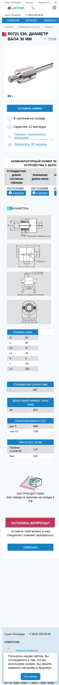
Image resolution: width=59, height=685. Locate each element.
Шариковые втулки (29, 26)
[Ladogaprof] (16, 7)
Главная (13, 20)
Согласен (30, 676)
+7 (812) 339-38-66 (34, 15)
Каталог (31, 20)
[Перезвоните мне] (33, 7)
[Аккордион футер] (55, 634)
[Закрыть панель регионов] (56, 3)
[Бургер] (54, 7)
